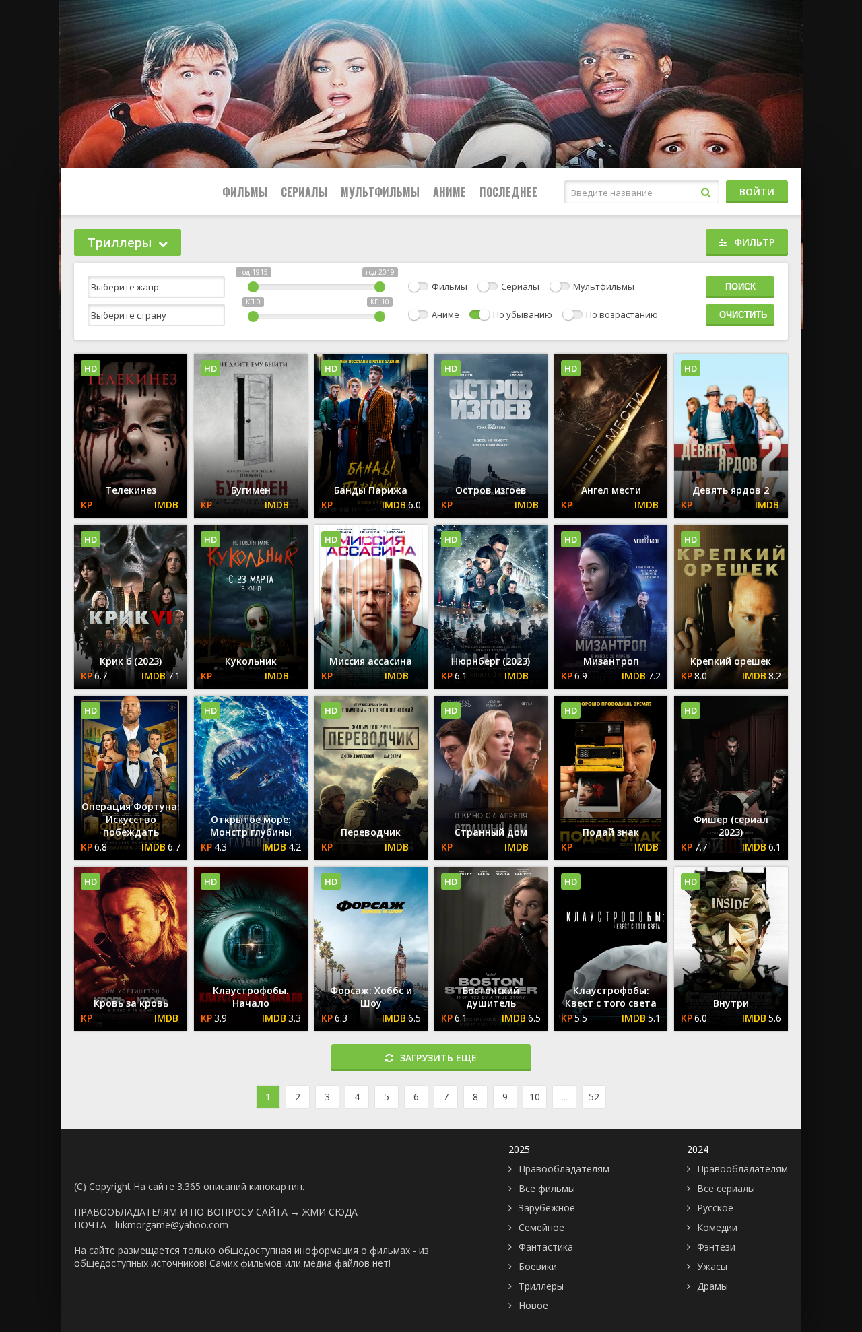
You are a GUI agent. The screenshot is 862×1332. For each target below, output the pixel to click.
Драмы (712, 1285)
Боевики (538, 1266)
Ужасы (712, 1266)
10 (534, 1096)
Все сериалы (726, 1188)
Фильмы (244, 192)
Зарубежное (547, 1207)
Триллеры (541, 1285)
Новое (533, 1305)
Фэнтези (716, 1246)
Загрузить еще (438, 1057)
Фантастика (546, 1246)
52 (594, 1096)
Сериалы (304, 192)
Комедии (717, 1227)
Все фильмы (547, 1188)
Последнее (508, 192)
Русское (715, 1207)
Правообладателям (564, 1168)
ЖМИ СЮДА (330, 1211)
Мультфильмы (380, 192)
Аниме (449, 192)
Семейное (541, 1227)
